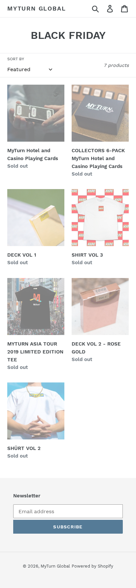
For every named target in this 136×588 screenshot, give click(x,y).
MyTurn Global (36, 8)
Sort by (15, 59)
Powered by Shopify (92, 566)
